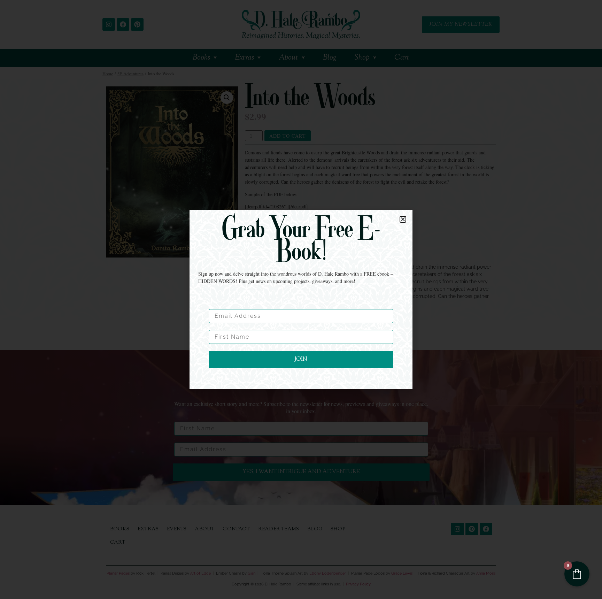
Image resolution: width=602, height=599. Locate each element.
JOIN (301, 359)
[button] (403, 219)
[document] (301, 299)
